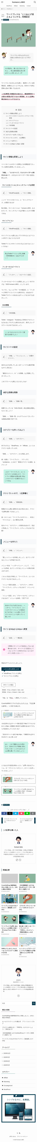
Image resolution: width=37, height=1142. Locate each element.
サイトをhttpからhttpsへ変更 (15, 144)
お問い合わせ (12, 1136)
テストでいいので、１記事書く (16, 137)
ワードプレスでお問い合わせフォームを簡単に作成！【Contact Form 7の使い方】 (24, 791)
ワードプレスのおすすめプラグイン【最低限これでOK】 (17, 1039)
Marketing (7, 1081)
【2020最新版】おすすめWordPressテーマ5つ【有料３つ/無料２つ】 (18, 1034)
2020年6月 (7, 1061)
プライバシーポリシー (22, 1136)
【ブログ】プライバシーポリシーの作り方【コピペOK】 (24, 779)
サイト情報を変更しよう (14, 113)
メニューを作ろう (11, 141)
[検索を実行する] (34, 1003)
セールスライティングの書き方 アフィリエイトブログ (18, 1022)
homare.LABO (18, 2)
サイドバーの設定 (11, 128)
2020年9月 (7, 1057)
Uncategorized (8, 1085)
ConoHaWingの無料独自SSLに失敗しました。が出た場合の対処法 (18, 1016)
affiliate (6, 1077)
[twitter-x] (20, 860)
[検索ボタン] (35, 2)
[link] (17, 860)
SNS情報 (12, 125)
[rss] (19, 1133)
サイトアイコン (14, 120)
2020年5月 (7, 1065)
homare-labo (18, 847)
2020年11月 (7, 1053)
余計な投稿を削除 (11, 131)
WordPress (6, 19)
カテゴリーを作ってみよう (14, 134)
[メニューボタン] (2, 2)
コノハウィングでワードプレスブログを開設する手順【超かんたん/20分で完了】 (24, 715)
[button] (4, 813)
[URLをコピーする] (33, 813)
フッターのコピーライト (16, 123)
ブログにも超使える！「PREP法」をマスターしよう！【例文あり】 (17, 1028)
